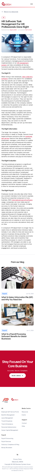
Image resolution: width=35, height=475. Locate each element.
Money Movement (6, 447)
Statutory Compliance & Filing (10, 444)
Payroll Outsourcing (7, 438)
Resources (25, 412)
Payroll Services (6, 441)
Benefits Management (8, 415)
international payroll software (22, 200)
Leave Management (7, 418)
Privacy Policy (17, 459)
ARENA (21, 462)
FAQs (23, 426)
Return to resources (11, 12)
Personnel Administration (8, 427)
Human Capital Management (9, 430)
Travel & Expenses (6, 421)
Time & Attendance (7, 424)
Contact (24, 423)
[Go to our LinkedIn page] (17, 454)
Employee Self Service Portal (10, 412)
